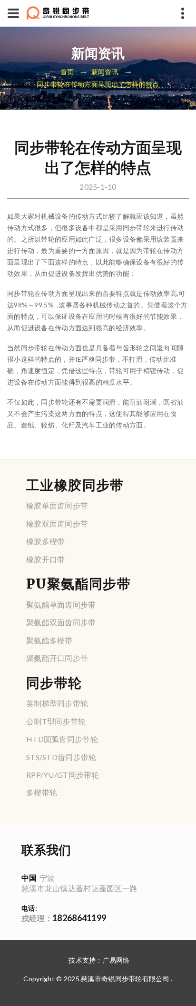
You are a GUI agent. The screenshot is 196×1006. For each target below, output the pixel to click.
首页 (67, 72)
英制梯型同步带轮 (57, 703)
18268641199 (63, 918)
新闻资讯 (104, 72)
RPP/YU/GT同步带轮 (62, 774)
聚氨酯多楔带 (49, 640)
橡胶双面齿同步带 (57, 523)
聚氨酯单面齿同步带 (61, 604)
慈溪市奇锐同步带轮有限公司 (125, 979)
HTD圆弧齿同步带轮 (62, 738)
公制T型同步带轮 (56, 721)
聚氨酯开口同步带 (57, 657)
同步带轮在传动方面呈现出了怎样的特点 (98, 85)
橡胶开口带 (45, 559)
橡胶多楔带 (45, 541)
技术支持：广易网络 (99, 960)
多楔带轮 (41, 792)
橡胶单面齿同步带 (57, 505)
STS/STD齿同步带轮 (61, 757)
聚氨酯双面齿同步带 (61, 622)
